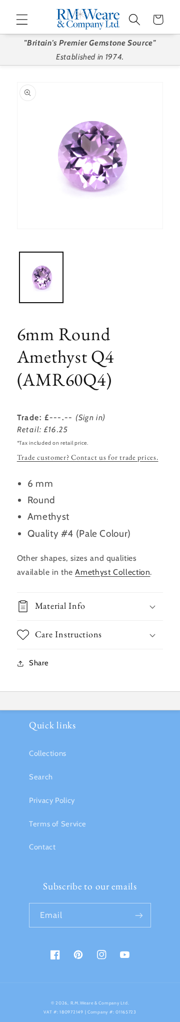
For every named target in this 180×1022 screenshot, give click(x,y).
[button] (22, 19)
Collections (47, 753)
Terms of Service (57, 823)
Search (41, 776)
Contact (42, 846)
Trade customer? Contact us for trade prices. (87, 457)
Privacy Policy (52, 800)
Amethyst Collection (112, 572)
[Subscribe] (139, 915)
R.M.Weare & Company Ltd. (100, 1002)
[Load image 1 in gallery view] (41, 277)
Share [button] (39, 662)
